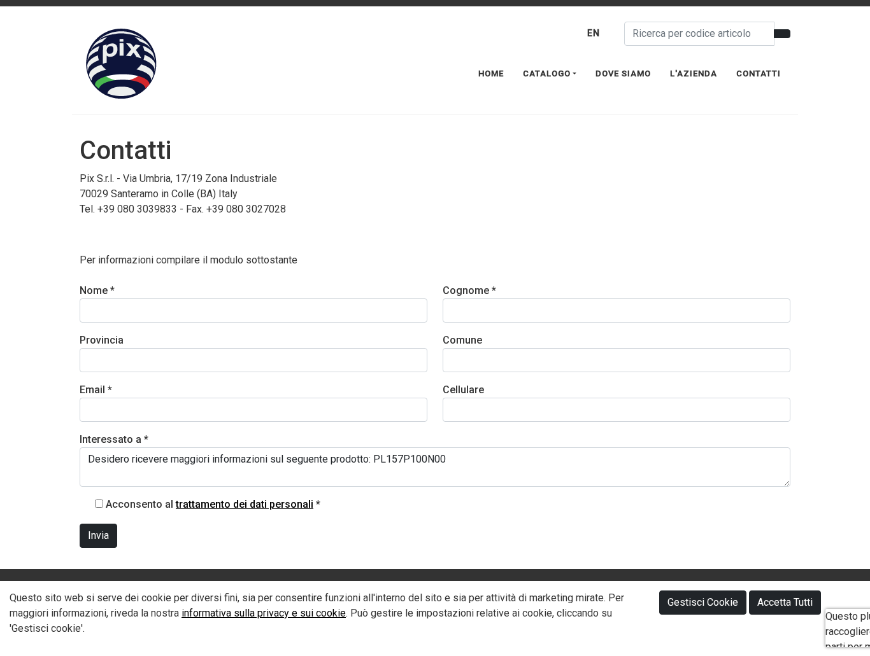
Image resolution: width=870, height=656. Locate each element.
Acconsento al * (213, 504)
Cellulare (463, 390)
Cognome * (469, 290)
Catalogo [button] (547, 73)
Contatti (758, 73)
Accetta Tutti (785, 602)
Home (491, 73)
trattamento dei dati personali (244, 504)
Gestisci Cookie (702, 602)
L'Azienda (693, 73)
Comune (462, 340)
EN (593, 33)
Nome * (97, 290)
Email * (96, 390)
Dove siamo (623, 73)
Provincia (102, 340)
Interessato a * (114, 439)
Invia (98, 535)
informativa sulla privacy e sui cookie (264, 613)
